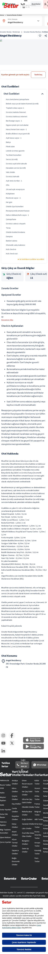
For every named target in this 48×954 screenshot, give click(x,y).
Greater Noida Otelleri (14, 15)
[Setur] (11, 5)
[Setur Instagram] (4, 738)
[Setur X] (13, 746)
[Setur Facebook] (13, 738)
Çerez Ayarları (5, 842)
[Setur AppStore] (35, 742)
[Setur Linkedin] (4, 753)
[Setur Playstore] (35, 748)
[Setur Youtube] (4, 746)
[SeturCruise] (29, 878)
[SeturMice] (10, 878)
